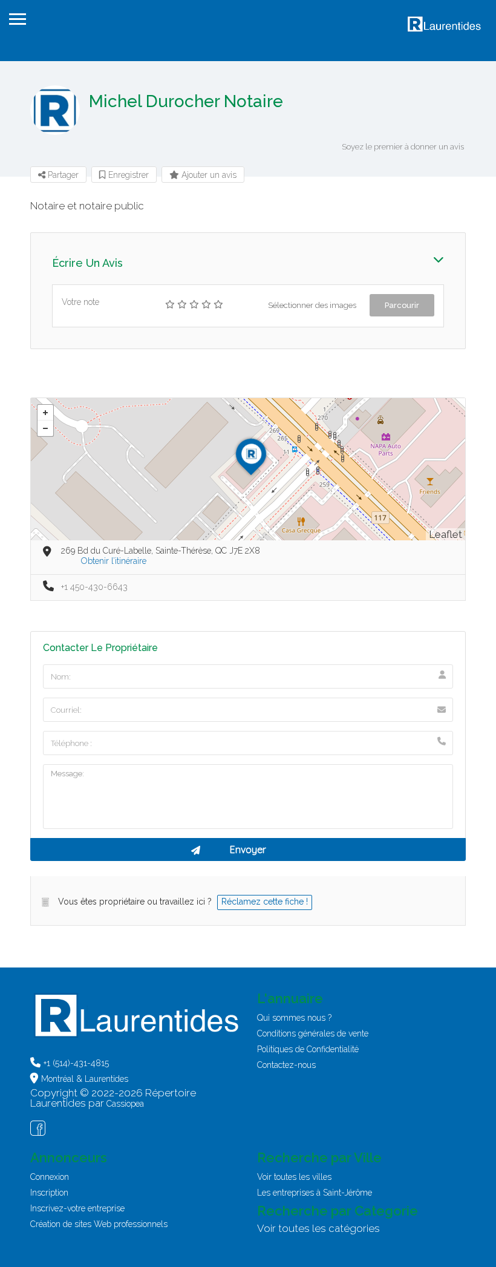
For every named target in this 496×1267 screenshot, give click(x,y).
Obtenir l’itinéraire (113, 561)
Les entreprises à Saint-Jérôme (314, 1192)
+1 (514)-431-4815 (76, 1063)
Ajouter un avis (208, 175)
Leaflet (445, 534)
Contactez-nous (286, 1065)
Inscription (49, 1192)
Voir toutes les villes (294, 1177)
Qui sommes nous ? (294, 1018)
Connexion (49, 1177)
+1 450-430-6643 (94, 587)
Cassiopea (125, 1103)
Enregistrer (127, 175)
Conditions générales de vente (312, 1033)
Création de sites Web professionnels (99, 1224)
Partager (62, 175)
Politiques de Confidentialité (308, 1049)
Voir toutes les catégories (318, 1228)
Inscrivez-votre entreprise (77, 1208)
